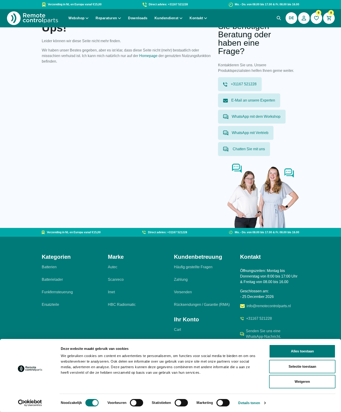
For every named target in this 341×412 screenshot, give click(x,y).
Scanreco (116, 279)
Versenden (183, 292)
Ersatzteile (50, 305)
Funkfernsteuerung (57, 292)
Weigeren (302, 381)
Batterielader (52, 279)
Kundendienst (166, 18)
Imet (111, 292)
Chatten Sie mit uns (248, 149)
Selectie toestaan (302, 366)
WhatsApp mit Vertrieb (250, 133)
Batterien (49, 267)
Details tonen (249, 403)
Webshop (76, 18)
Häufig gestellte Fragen (193, 267)
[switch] (136, 402)
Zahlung (181, 279)
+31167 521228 (244, 84)
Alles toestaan (302, 351)
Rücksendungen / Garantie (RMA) (202, 305)
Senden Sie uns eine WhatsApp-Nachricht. (263, 334)
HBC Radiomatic (122, 305)
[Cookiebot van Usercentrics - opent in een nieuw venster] (30, 402)
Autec (112, 267)
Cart (177, 330)
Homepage (148, 56)
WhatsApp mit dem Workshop (256, 116)
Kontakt (196, 18)
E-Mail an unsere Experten (253, 100)
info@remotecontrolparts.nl (269, 306)
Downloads (138, 18)
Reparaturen (106, 18)
